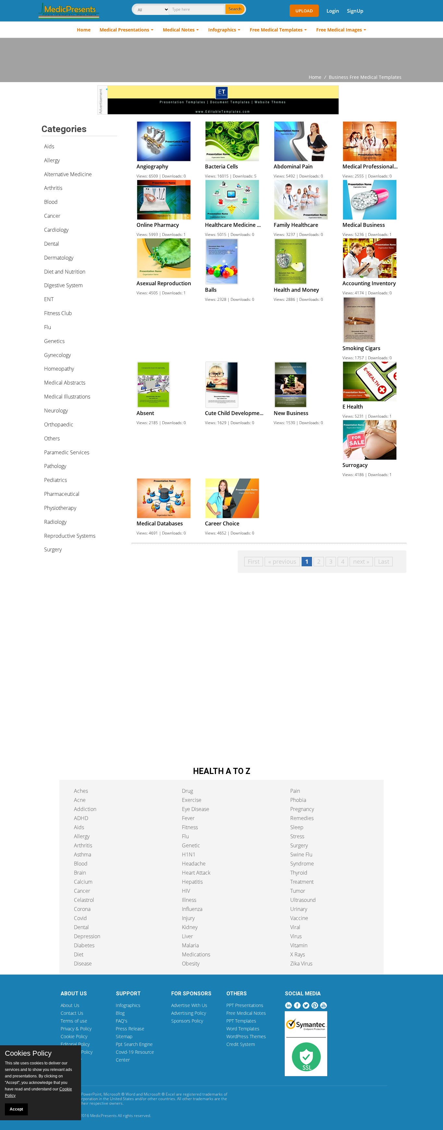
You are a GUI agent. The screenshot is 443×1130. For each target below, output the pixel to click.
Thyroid (298, 872)
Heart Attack (196, 872)
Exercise (191, 800)
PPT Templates (241, 1021)
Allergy (52, 160)
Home (83, 30)
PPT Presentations (244, 1005)
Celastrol (84, 899)
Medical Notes (179, 30)
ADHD (81, 818)
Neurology (56, 410)
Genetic (191, 845)
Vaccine (299, 918)
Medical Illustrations (67, 396)
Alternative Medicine (68, 174)
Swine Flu (301, 854)
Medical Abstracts (64, 382)
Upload (304, 11)
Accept (16, 1109)
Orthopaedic (58, 424)
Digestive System (63, 285)
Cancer (52, 215)
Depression (87, 936)
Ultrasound (303, 899)
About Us (70, 1005)
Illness (189, 899)
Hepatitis (192, 881)
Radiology (55, 521)
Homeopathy (59, 368)
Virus (296, 936)
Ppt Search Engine (134, 1044)
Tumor (297, 890)
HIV (186, 890)
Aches (81, 790)
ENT (49, 299)
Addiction (85, 809)
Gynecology (57, 355)
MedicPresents (103, 1115)
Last (383, 561)
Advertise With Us (189, 1005)
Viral (295, 927)
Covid (80, 918)
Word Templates (242, 1029)
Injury (188, 918)
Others (52, 438)
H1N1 (189, 854)
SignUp (355, 10)
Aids (49, 146)
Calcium (83, 881)
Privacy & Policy (76, 1029)
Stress (297, 836)
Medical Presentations (124, 30)
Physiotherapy (60, 507)
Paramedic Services (66, 452)
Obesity (190, 963)
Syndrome (302, 863)
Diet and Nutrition (64, 271)
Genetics (54, 341)
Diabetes (84, 945)
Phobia (298, 800)
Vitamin (298, 945)
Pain (295, 790)
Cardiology (56, 229)
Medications (196, 954)
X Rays (297, 954)
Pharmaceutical (61, 493)
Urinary (298, 909)
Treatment (302, 881)
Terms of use (74, 1021)
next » (361, 561)
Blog (120, 1013)
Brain (80, 872)
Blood (51, 201)
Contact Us (72, 1013)
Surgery (53, 549)
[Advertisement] (221, 55)
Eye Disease (195, 809)
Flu (47, 327)
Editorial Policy (75, 1044)
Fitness (190, 827)
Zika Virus (301, 963)
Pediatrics (55, 480)
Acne (80, 800)
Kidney (190, 927)
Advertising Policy (188, 1013)
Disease (83, 963)
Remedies (302, 818)
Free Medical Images (339, 30)
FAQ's (121, 1021)
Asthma (82, 854)
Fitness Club (58, 313)
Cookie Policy (74, 1036)
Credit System (240, 1044)
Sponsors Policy (187, 1021)
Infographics (222, 30)
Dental (51, 243)
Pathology (55, 466)
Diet (78, 954)
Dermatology (58, 257)
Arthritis (53, 187)
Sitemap (124, 1036)
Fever (188, 818)
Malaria (190, 945)
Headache (194, 863)
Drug (187, 790)
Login (333, 10)
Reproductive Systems (69, 535)
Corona (82, 909)
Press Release (130, 1029)
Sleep (297, 827)
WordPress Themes (246, 1036)
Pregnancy (302, 809)
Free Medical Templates (276, 30)
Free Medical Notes (246, 1013)
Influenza (192, 909)
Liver (187, 936)
